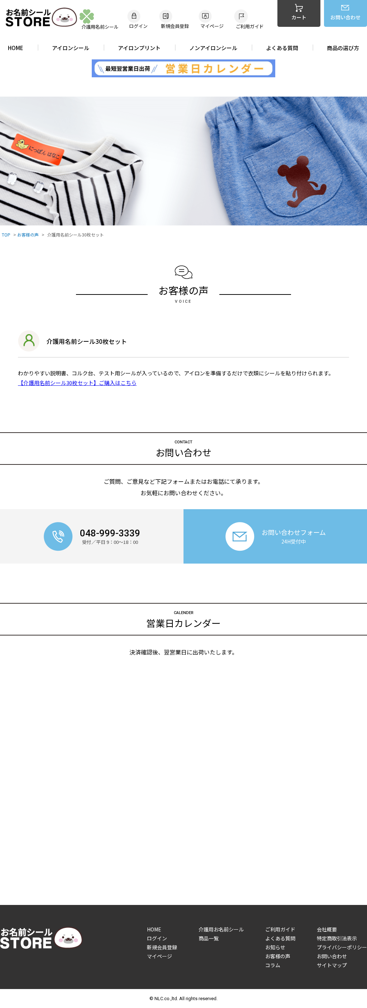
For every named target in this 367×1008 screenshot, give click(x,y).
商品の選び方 (343, 48)
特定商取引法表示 (337, 938)
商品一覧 (209, 938)
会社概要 (327, 929)
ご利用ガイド (280, 929)
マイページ (159, 956)
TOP (6, 235)
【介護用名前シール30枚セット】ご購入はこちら (77, 382)
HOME (15, 48)
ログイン (157, 938)
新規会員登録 (162, 947)
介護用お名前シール (221, 929)
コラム (272, 965)
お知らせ (275, 947)
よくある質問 (282, 48)
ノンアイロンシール (213, 48)
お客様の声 (28, 235)
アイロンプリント (139, 48)
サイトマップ (332, 965)
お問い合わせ (332, 956)
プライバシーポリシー (342, 947)
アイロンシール (70, 48)
